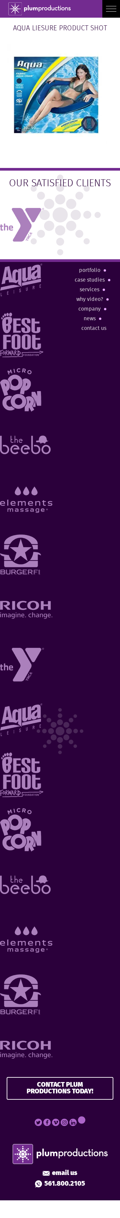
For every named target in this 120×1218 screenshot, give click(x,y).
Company (89, 309)
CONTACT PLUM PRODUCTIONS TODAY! (60, 1088)
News (90, 319)
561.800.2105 (64, 1184)
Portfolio (89, 270)
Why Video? (89, 299)
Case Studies (90, 280)
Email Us (64, 1173)
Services (89, 290)
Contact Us (93, 328)
